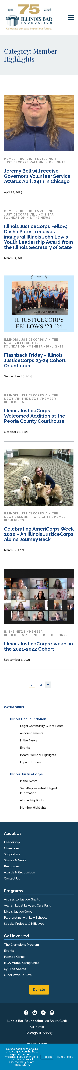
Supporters (12, 854)
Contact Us (12, 878)
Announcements (31, 733)
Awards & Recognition (19, 872)
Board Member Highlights (38, 755)
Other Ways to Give (18, 975)
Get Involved (16, 936)
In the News (28, 740)
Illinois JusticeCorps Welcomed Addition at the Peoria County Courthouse (34, 416)
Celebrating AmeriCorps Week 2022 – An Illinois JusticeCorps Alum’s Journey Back (39, 534)
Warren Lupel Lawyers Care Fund (27, 905)
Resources (12, 866)
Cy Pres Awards (15, 969)
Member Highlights (33, 807)
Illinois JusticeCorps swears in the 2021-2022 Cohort (38, 646)
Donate (39, 989)
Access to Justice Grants (22, 899)
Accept (47, 1056)
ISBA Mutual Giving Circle (22, 963)
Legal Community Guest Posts (42, 726)
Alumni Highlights (32, 800)
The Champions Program (21, 944)
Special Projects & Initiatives (24, 924)
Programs (13, 890)
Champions (11, 848)
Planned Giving (14, 957)
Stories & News (15, 860)
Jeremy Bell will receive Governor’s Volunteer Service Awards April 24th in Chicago (37, 176)
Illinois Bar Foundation (28, 719)
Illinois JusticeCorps (26, 774)
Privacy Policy (64, 1056)
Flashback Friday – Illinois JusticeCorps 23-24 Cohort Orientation (35, 360)
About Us (13, 833)
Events (25, 748)
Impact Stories (30, 762)
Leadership (12, 842)
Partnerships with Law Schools (25, 917)
